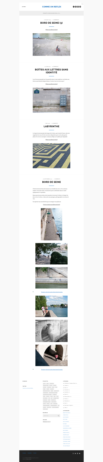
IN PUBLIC (65, 423)
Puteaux (48, 403)
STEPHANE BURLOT (66, 439)
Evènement (66, 389)
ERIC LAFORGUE (66, 421)
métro (44, 396)
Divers (65, 387)
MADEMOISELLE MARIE (67, 428)
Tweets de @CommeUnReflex (28, 388)
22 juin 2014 (47, 66)
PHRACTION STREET (67, 437)
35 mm (44, 383)
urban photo (49, 407)
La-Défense (54, 394)
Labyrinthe (51, 126)
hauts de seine (45, 392)
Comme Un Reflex (51, 7)
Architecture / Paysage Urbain (69, 383)
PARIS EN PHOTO (66, 432)
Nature (65, 394)
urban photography (55, 407)
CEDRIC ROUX (65, 414)
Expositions (66, 392)
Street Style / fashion (68, 405)
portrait (44, 403)
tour (58, 405)
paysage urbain (55, 398)
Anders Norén (28, 459)
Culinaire (65, 385)
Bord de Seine (51, 182)
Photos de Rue (66, 396)
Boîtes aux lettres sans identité (51, 71)
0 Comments (56, 19)
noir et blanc (45, 398)
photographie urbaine (46, 401)
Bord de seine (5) (51, 22)
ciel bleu (44, 387)
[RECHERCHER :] (51, 415)
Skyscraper (55, 403)
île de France (45, 409)
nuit (49, 398)
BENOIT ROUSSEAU (66, 412)
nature (51, 396)
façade (52, 390)
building (54, 385)
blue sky (51, 385)
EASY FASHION (65, 417)
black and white (45, 385)
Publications (66, 400)
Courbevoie (49, 387)
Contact (34, 453)
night (54, 396)
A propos (24, 453)
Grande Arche (56, 390)
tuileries (44, 407)
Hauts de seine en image (53, 392)
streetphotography (54, 405)
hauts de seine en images (47, 394)
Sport (65, 403)
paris (51, 398)
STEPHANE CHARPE (66, 441)
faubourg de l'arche (46, 390)
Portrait (65, 398)
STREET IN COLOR (66, 443)
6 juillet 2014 (47, 19)
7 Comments (57, 178)
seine (51, 403)
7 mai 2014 (47, 123)
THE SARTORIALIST (66, 445)
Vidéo (65, 407)
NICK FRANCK (65, 430)
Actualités (30, 453)
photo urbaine (54, 401)
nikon (57, 396)
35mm (48, 383)
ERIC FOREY (65, 419)
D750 (56, 387)
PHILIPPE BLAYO (66, 434)
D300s (53, 387)
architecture (52, 383)
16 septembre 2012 (47, 178)
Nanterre (47, 396)
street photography (46, 405)
